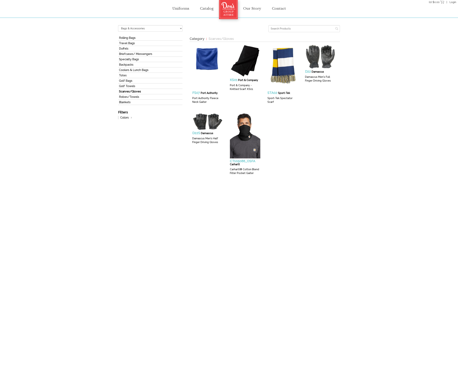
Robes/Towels (129, 97)
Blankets (125, 102)
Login (453, 2)
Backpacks (126, 64)
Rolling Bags (127, 38)
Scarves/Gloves (130, 91)
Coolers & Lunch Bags (133, 70)
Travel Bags (127, 43)
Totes (123, 75)
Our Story (252, 8)
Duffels (123, 48)
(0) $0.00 (434, 2)
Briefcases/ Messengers (135, 54)
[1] (336, 28)
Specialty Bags (129, 59)
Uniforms (180, 8)
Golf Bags (125, 80)
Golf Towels (127, 86)
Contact (279, 8)
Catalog (207, 8)
